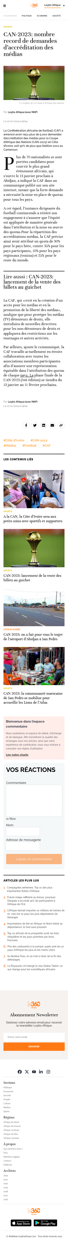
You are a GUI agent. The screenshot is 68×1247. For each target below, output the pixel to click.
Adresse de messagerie (23, 840)
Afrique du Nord (11, 1122)
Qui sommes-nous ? (13, 1149)
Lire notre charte (17, 755)
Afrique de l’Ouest (12, 1126)
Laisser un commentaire (34, 859)
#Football (29, 445)
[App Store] (21, 1222)
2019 (5, 1187)
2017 (5, 1195)
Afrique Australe (11, 1138)
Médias (7, 1107)
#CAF (47, 445)
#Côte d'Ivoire (13, 440)
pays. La (26, 375)
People (6, 1099)
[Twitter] (27, 1072)
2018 (5, 1191)
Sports (7, 27)
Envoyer (34, 1046)
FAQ (5, 1153)
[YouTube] (34, 1072)
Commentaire (16, 783)
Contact (7, 1161)
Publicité (7, 1165)
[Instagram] (48, 1072)
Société (56, 16)
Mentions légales (11, 1157)
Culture (6, 1103)
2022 (5, 1175)
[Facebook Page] (20, 1072)
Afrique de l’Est (10, 1134)
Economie (42, 16)
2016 (5, 1199)
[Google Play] (45, 1222)
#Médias (9, 445)
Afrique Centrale (11, 1130)
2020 (5, 1183)
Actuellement (10, 16)
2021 (5, 1179)
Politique (27, 16)
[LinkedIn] (41, 1072)
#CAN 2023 (39, 440)
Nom (9, 825)
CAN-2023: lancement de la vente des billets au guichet (32, 281)
